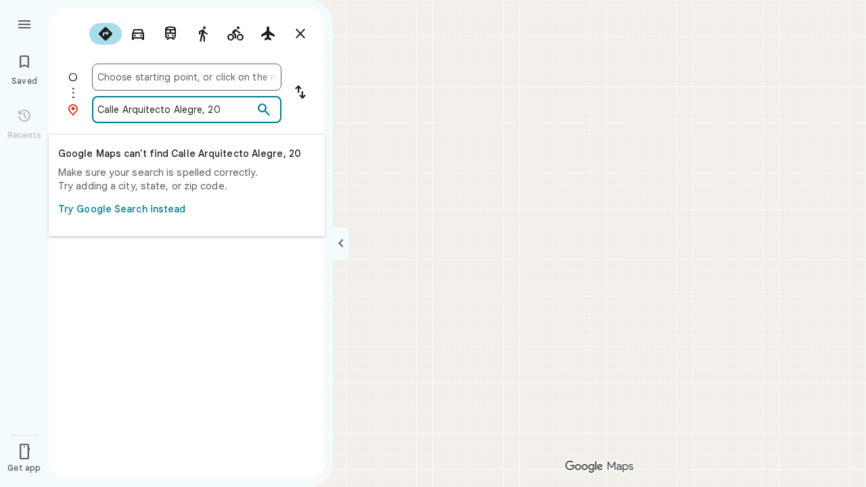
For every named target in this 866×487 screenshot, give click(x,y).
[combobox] (186, 77)
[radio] (105, 33)
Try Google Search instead (122, 209)
